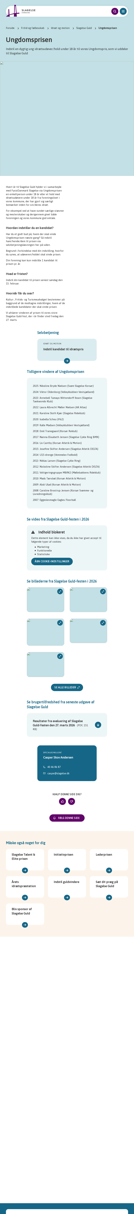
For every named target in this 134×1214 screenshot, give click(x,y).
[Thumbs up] (62, 801)
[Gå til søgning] (114, 11)
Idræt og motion (60, 27)
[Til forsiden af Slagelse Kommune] (20, 11)
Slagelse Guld (84, 27)
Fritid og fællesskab (32, 27)
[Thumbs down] (71, 801)
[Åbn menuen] (123, 11)
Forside (10, 27)
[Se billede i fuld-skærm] (45, 599)
